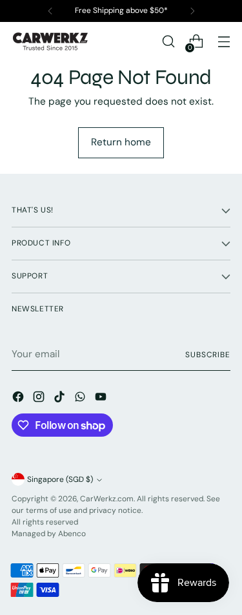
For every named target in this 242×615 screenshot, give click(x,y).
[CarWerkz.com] (50, 41)
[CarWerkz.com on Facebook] (19, 399)
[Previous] (50, 11)
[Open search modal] (168, 41)
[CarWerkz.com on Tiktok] (60, 399)
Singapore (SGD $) (60, 479)
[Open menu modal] (223, 41)
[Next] (192, 11)
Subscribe (207, 354)
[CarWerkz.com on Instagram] (40, 399)
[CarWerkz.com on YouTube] (102, 399)
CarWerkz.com (107, 499)
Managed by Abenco (49, 533)
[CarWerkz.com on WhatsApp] (81, 399)
